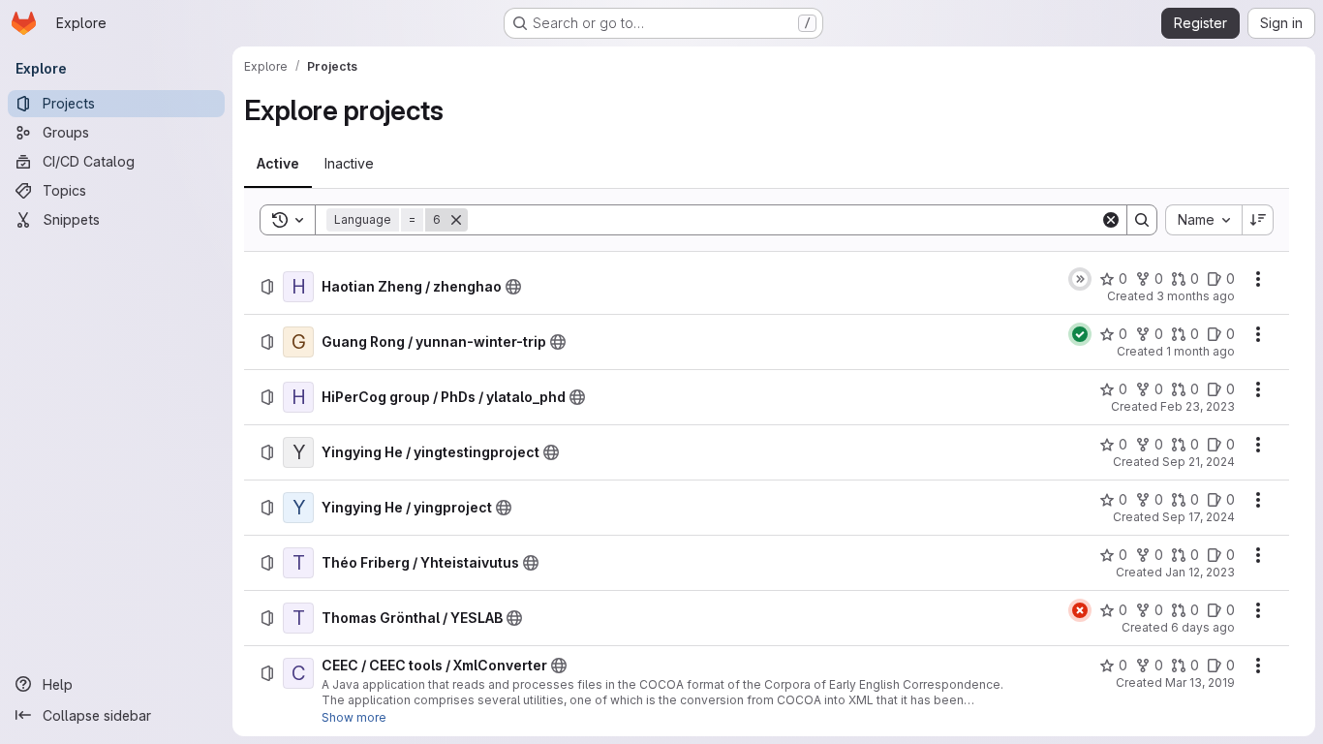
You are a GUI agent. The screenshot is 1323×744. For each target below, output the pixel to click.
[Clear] (1111, 220)
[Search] (1141, 219)
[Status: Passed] (1080, 334)
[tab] (278, 164)
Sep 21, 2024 (1198, 461)
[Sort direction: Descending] (1258, 219)
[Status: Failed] (1080, 610)
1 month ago (1200, 351)
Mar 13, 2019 (1200, 682)
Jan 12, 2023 (1200, 572)
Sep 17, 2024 (1198, 517)
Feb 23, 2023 (1197, 406)
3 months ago (1195, 296)
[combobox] (1203, 219)
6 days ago (1203, 627)
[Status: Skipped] (1080, 279)
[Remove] (456, 220)
